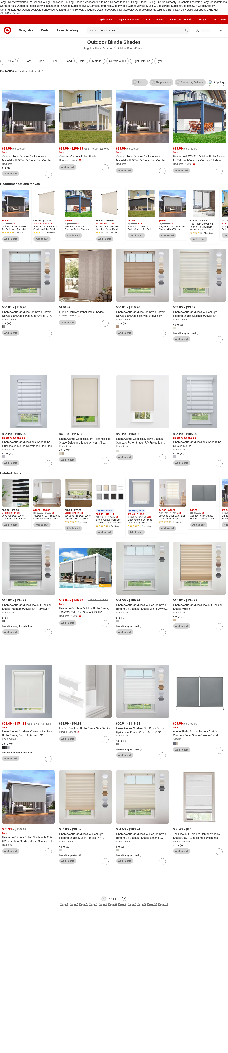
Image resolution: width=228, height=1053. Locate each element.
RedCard (205, 9)
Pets (30, 5)
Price (54, 61)
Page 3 (83, 904)
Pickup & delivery (67, 30)
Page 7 (122, 904)
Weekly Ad (132, 9)
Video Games (128, 5)
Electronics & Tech (109, 5)
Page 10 (152, 904)
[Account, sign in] (204, 30)
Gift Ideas (187, 5)
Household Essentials (189, 2)
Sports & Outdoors (17, 5)
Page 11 (163, 904)
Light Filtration (141, 61)
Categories (26, 30)
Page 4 (93, 904)
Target (87, 48)
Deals (33, 9)
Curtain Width (117, 61)
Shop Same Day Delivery (175, 9)
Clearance (43, 9)
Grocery (171, 2)
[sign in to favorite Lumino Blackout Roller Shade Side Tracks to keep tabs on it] (105, 739)
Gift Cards (199, 5)
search (186, 30)
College (46, 2)
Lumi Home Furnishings (183, 841)
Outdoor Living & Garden (152, 2)
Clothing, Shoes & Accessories (81, 2)
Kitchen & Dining (128, 2)
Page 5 (103, 904)
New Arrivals (57, 9)
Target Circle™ (104, 19)
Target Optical (22, 9)
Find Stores (14, 13)
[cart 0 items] (221, 30)
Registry (195, 9)
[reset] (180, 30)
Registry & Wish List (180, 19)
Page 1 (64, 904)
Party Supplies (172, 5)
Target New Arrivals (11, 2)
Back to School (32, 2)
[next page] (124, 898)
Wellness (46, 5)
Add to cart (10, 173)
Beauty (213, 2)
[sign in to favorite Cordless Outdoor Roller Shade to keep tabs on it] (105, 167)
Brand (68, 61)
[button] (105, 511)
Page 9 (141, 904)
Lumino (63, 731)
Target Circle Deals (114, 9)
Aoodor (177, 738)
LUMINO (63, 315)
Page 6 (112, 904)
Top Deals (97, 9)
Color (82, 61)
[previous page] (104, 898)
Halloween (57, 2)
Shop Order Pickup (149, 9)
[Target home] (7, 30)
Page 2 (74, 904)
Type (160, 61)
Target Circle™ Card (128, 19)
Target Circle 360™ (154, 19)
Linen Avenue (9, 319)
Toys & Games (89, 5)
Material (97, 61)
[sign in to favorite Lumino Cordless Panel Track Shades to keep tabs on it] (105, 323)
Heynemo (7, 163)
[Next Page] (224, 61)
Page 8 (132, 904)
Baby (205, 2)
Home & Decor (109, 2)
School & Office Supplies (66, 5)
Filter (11, 61)
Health (37, 5)
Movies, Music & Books (150, 5)
